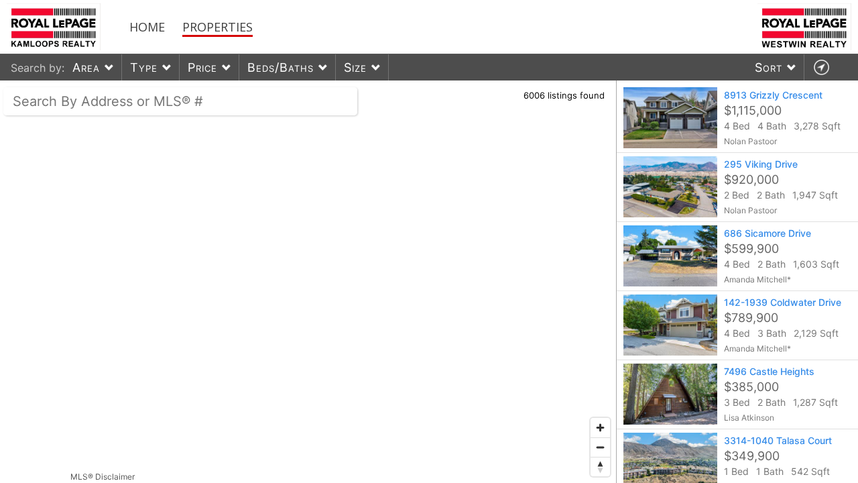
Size (355, 67)
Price (202, 67)
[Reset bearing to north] (600, 466)
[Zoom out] (600, 447)
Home (147, 27)
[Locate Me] (821, 67)
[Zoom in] (600, 427)
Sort (768, 67)
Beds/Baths (280, 67)
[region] (308, 281)
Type (144, 67)
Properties (217, 27)
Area (86, 67)
